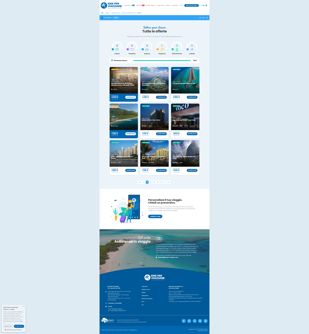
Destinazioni (175, 5)
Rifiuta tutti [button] (8, 326)
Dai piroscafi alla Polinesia (127, 13)
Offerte (144, 292)
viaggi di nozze (115, 13)
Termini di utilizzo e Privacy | (108, 330)
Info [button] (181, 5)
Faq (142, 304)
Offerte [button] (168, 5)
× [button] (24, 306)
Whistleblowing (133, 330)
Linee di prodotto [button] (150, 5)
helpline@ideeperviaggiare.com (168, 257)
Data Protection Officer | (122, 330)
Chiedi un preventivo (191, 5)
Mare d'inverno (129, 5)
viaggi (106, 13)
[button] (13, 330)
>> (168, 182)
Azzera (116, 17)
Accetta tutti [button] (19, 326)
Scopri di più (130, 97)
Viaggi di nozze (161, 5)
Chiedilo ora (155, 216)
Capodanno (140, 5)
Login (203, 5)
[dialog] (14, 318)
